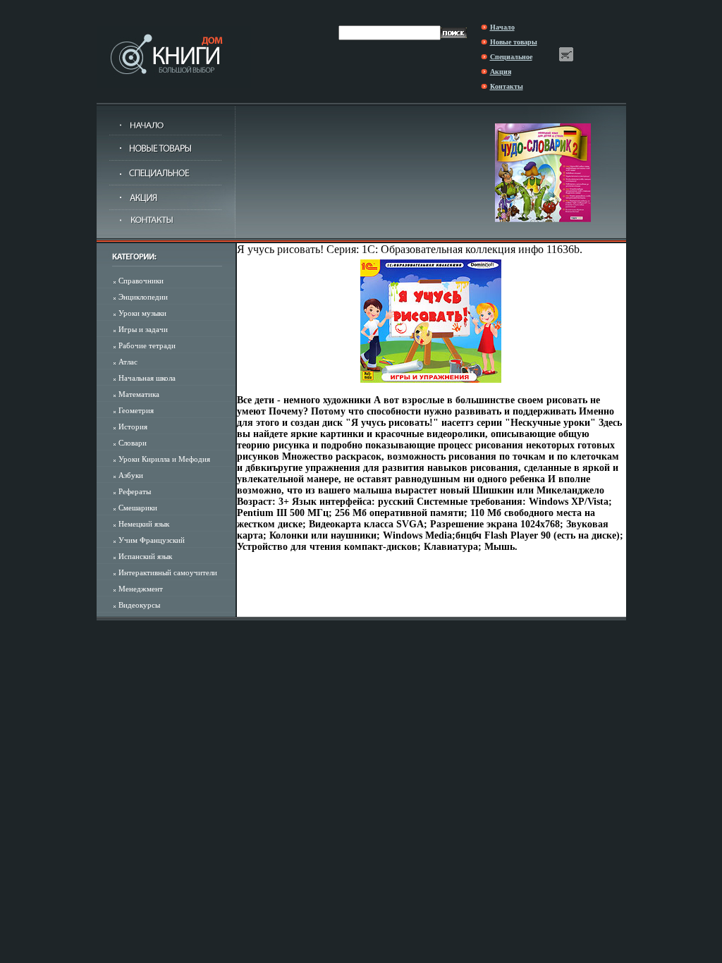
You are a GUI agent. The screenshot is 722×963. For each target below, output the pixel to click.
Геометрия (136, 410)
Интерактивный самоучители (167, 572)
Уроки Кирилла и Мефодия (164, 459)
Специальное (511, 57)
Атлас (127, 361)
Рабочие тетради (147, 345)
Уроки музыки (142, 313)
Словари (132, 442)
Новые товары (513, 42)
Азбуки (130, 475)
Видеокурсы (139, 605)
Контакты (506, 86)
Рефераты (134, 491)
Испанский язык (145, 556)
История (132, 426)
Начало (502, 27)
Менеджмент (140, 588)
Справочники (141, 280)
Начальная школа (147, 378)
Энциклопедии (143, 297)
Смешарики (137, 507)
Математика (138, 394)
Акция (500, 71)
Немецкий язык (143, 524)
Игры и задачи (143, 329)
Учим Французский (151, 540)
